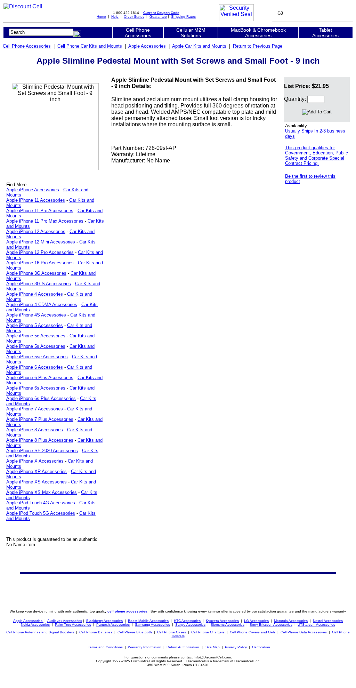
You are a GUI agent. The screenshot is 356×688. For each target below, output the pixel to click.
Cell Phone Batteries (95, 632)
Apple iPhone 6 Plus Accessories (39, 377)
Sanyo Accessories (190, 624)
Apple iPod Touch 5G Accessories (40, 513)
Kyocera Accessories (222, 621)
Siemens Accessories (227, 624)
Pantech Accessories (113, 624)
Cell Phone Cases (171, 632)
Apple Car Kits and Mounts (199, 46)
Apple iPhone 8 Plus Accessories (39, 440)
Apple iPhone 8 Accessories (34, 429)
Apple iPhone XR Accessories (36, 471)
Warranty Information (144, 647)
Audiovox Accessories (64, 621)
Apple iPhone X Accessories (35, 461)
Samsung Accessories (152, 624)
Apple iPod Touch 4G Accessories (40, 502)
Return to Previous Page (257, 46)
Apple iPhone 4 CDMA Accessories (41, 304)
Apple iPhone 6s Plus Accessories (41, 398)
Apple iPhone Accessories (32, 189)
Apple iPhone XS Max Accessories (41, 492)
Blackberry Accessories (104, 621)
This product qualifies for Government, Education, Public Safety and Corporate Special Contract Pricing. (316, 155)
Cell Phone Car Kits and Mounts (89, 46)
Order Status (134, 16)
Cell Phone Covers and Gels (252, 632)
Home (101, 16)
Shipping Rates (183, 16)
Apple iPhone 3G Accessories (36, 273)
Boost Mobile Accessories (148, 621)
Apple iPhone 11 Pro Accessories (39, 210)
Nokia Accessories (35, 624)
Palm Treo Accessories (73, 624)
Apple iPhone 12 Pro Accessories (40, 252)
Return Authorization (183, 647)
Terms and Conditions (105, 647)
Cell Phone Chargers (208, 632)
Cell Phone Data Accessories (304, 632)
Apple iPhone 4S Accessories (36, 315)
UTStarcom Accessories (316, 624)
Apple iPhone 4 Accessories (34, 294)
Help (115, 16)
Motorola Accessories (291, 621)
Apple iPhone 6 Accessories (34, 367)
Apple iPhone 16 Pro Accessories (40, 262)
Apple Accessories (147, 46)
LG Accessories (256, 621)
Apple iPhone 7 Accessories (34, 408)
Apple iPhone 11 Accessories (35, 200)
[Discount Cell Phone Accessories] (36, 21)
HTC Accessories (187, 621)
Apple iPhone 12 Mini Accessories (40, 242)
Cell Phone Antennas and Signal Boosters (40, 632)
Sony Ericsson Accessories (271, 624)
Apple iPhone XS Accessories (36, 482)
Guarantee (158, 16)
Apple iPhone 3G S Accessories (38, 283)
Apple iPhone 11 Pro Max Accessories (44, 221)
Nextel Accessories (328, 621)
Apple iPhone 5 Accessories (34, 325)
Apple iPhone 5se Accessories (37, 356)
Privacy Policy (236, 647)
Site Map (212, 647)
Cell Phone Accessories (27, 46)
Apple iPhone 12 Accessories (35, 231)
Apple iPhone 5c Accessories (35, 335)
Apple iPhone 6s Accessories (35, 388)
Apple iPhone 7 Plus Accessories (39, 419)
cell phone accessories (127, 611)
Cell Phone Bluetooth (135, 632)
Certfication (261, 647)
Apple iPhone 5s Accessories (35, 346)
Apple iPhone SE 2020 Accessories (42, 450)
